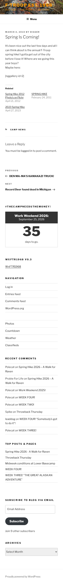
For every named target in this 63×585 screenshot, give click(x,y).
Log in (9, 287)
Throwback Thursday (29, 411)
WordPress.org (14, 308)
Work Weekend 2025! (32, 390)
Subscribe (16, 521)
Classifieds (12, 345)
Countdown (12, 330)
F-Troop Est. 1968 (28, 5)
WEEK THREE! (27, 430)
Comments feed (15, 301)
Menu (33, 19)
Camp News (18, 129)
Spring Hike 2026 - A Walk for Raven (27, 451)
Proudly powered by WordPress (22, 576)
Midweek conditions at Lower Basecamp (30, 463)
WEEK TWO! (26, 404)
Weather (10, 338)
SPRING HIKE (39, 93)
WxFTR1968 (13, 266)
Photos (9, 323)
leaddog (10, 419)
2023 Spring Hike (15, 106)
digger (35, 32)
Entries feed (12, 294)
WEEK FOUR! (27, 397)
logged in (26, 150)
